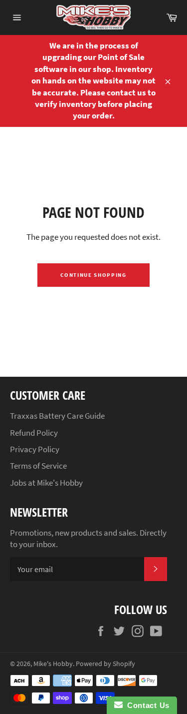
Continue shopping (93, 274)
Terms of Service (38, 465)
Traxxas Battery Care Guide (57, 415)
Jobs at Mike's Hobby (46, 482)
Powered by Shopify (105, 664)
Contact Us (146, 705)
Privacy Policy (34, 449)
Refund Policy (34, 432)
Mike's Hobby (53, 664)
